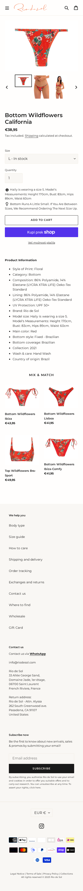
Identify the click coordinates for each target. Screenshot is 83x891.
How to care (18, 548)
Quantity (11, 170)
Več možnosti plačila (41, 242)
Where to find (19, 605)
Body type (17, 525)
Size (7, 150)
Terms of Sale (33, 873)
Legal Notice (17, 873)
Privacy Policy (51, 873)
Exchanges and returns (26, 582)
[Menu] (7, 7)
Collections (66, 873)
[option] (23, 80)
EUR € (40, 813)
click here (35, 787)
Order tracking (20, 571)
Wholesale (17, 616)
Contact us (17, 594)
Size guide (17, 537)
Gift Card (16, 628)
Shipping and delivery (25, 559)
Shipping (31, 135)
